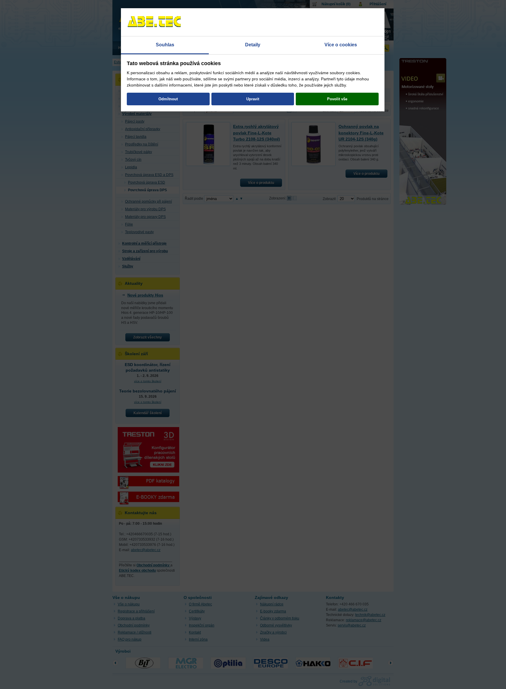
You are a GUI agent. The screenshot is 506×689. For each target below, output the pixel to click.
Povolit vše (337, 99)
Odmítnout (168, 99)
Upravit (252, 99)
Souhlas (165, 44)
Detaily (252, 44)
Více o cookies (340, 44)
